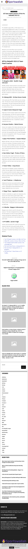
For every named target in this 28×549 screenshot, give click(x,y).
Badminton (4, 379)
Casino (3, 389)
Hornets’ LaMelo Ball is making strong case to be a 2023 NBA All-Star (14, 261)
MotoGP (4, 420)
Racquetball (4, 430)
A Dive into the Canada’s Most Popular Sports (11, 474)
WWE (3, 450)
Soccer (3, 440)
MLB (3, 418)
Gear (3, 404)
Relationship (5, 432)
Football (4, 400)
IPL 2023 (4, 416)
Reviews (4, 434)
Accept (11, 547)
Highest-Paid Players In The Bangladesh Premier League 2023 (14, 268)
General (4, 406)
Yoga (3, 452)
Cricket (3, 391)
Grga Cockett (10, 17)
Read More (17, 547)
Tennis (3, 444)
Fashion (4, 396)
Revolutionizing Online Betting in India (10, 480)
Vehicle (3, 448)
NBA (3, 422)
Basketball (4, 381)
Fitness (3, 398)
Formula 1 (4, 402)
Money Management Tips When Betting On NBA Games (14, 477)
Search (3, 364)
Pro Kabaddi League (14, 11)
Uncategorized (5, 446)
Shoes (3, 438)
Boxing (3, 385)
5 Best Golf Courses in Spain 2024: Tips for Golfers (13, 483)
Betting (3, 383)
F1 (2, 394)
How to (3, 414)
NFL (3, 426)
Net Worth (4, 424)
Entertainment (5, 393)
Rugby (3, 436)
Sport (3, 442)
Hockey (3, 412)
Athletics (4, 377)
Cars (3, 387)
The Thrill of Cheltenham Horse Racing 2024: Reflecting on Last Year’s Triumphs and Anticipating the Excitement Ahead (13, 492)
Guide (3, 410)
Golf (3, 408)
